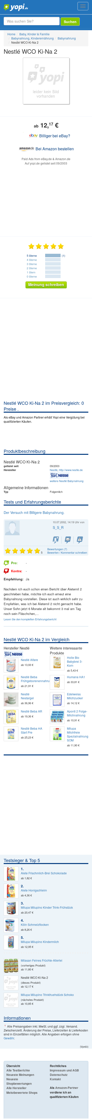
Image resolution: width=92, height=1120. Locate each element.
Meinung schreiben (46, 284)
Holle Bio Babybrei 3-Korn (74, 661)
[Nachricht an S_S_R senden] (68, 540)
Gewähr (9, 1038)
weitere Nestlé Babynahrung (66, 481)
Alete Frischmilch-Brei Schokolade (44, 873)
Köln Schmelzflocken (35, 925)
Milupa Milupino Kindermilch (40, 942)
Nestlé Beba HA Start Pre (31, 730)
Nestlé (53, 470)
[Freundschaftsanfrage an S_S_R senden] (56, 540)
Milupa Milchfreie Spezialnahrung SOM (77, 734)
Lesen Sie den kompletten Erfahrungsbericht (30, 619)
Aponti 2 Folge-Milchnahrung (77, 713)
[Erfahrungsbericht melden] (80, 540)
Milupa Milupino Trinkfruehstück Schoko (47, 995)
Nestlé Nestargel (27, 696)
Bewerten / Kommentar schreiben (67, 552)
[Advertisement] (46, 351)
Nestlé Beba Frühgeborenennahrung (31, 679)
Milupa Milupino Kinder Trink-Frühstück (47, 907)
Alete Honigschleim (34, 890)
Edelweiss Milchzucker (75, 696)
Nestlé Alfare (29, 660)
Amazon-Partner (66, 1087)
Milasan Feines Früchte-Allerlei (41, 960)
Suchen (70, 21)
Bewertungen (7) (57, 549)
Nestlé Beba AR (31, 711)
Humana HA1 (76, 677)
